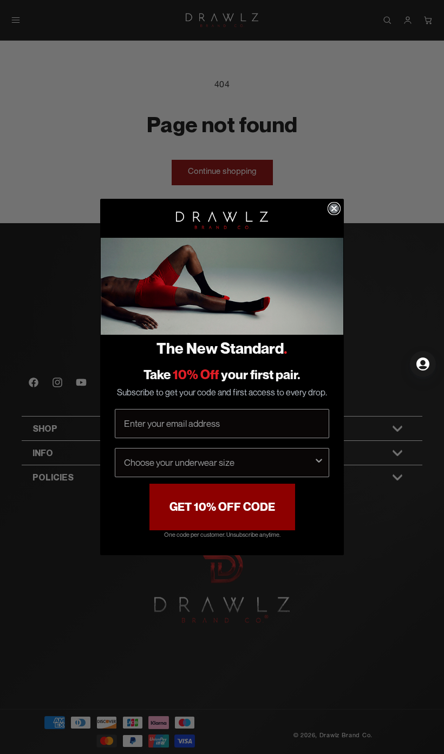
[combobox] (219, 462)
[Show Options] (319, 462)
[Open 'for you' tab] (423, 364)
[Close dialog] (334, 208)
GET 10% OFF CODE (222, 507)
